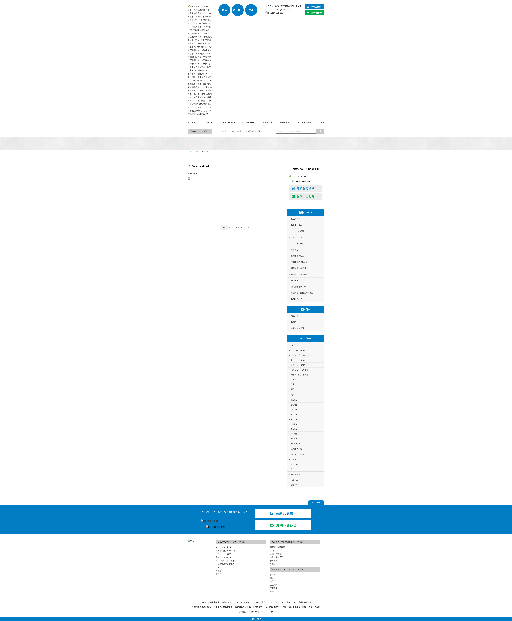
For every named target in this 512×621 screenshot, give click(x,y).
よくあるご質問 (304, 122)
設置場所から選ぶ (254, 131)
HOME (204, 602)
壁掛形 (293, 384)
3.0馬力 (294, 424)
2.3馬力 (294, 415)
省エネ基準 (295, 474)
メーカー (238, 9)
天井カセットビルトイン (300, 370)
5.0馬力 (294, 434)
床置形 (293, 389)
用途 (251, 9)
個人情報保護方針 (298, 287)
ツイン (293, 459)
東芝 (272, 581)
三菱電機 (273, 585)
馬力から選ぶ (237, 131)
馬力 (293, 395)
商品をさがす (193, 122)
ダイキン (273, 575)
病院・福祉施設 (276, 557)
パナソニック (275, 591)
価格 (224, 9)
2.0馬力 (294, 410)
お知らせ (294, 322)
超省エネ (294, 485)
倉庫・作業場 (275, 554)
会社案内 (320, 122)
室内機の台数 (296, 449)
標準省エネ (295, 480)
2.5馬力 (294, 419)
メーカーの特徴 (229, 122)
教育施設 (273, 561)
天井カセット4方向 (298, 351)
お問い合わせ (316, 13)
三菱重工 (273, 588)
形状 (293, 345)
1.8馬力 (294, 405)
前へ (224, 227)
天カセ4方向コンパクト (300, 355)
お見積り (243, 611)
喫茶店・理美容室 (277, 547)
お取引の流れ (210, 122)
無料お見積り (316, 7)
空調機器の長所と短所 (300, 262)
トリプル (294, 464)
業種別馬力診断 (284, 122)
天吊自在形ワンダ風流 (299, 375)
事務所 (273, 564)
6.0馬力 (294, 439)
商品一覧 (294, 316)
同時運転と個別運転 (299, 274)
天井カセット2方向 (298, 360)
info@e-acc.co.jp (283, 10)
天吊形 (293, 379)
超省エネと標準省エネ (300, 268)
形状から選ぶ (222, 131)
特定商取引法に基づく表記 (302, 293)
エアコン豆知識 (297, 328)
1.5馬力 (294, 400)
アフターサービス (249, 122)
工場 (272, 551)
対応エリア (267, 122)
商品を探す (295, 219)
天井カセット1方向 (298, 365)
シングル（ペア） (298, 455)
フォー (293, 469)
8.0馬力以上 (295, 444)
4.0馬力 (294, 429)
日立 (272, 578)
